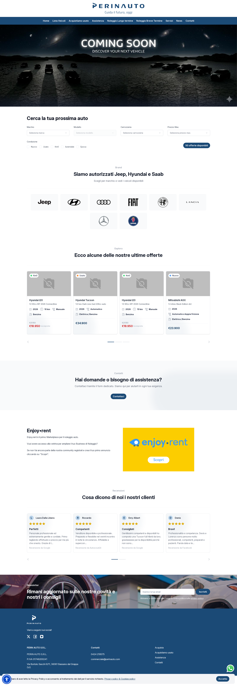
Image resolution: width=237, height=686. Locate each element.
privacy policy (197, 598)
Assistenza (98, 20)
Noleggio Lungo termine (120, 20)
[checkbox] (28, 147)
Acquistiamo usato (79, 20)
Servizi (169, 20)
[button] (7, 679)
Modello (77, 127)
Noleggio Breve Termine (149, 20)
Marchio (30, 127)
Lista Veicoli (59, 20)
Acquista (159, 647)
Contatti (190, 20)
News (179, 20)
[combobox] (48, 133)
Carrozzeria (126, 127)
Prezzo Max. (173, 127)
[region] (118, 307)
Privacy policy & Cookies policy (119, 678)
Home (46, 20)
